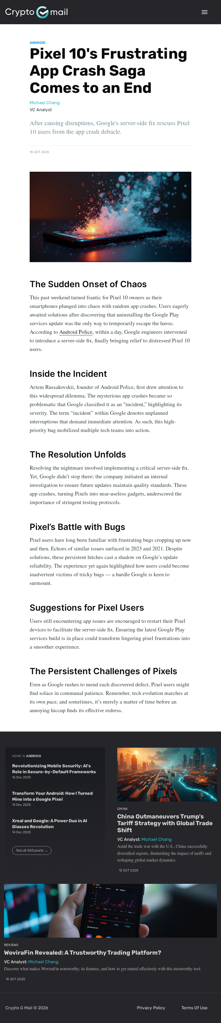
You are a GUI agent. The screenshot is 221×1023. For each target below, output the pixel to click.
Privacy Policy (151, 1007)
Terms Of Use (194, 1007)
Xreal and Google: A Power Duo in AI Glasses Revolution (49, 823)
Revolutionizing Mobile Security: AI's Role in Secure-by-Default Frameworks (54, 768)
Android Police (75, 331)
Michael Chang (45, 102)
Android (37, 43)
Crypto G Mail (18, 1007)
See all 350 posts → (32, 850)
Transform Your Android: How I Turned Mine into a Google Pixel (52, 796)
